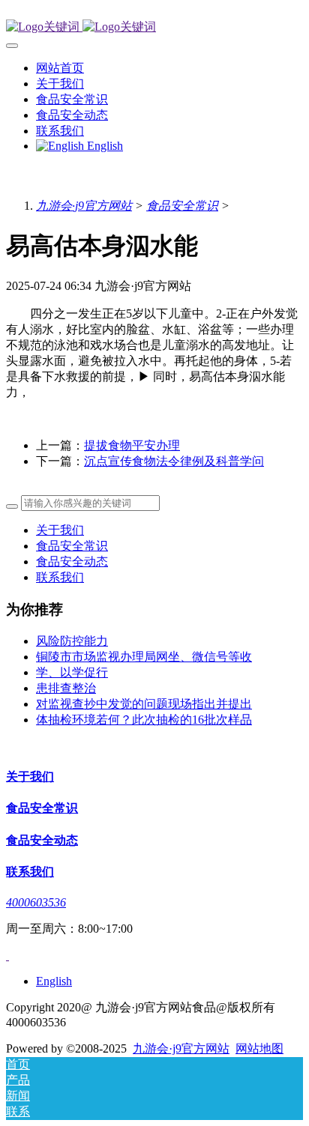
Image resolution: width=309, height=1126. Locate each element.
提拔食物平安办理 (132, 445)
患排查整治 (66, 688)
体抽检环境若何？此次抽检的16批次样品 (144, 719)
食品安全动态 (72, 561)
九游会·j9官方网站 (84, 205)
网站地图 (260, 1048)
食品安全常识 (182, 205)
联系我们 (60, 577)
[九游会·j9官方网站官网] (154, 27)
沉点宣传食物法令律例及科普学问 (174, 461)
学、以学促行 (72, 672)
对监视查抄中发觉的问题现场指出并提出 (144, 703)
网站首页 (60, 67)
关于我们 (60, 530)
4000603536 (36, 902)
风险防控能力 (72, 641)
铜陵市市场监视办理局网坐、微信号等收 (144, 656)
